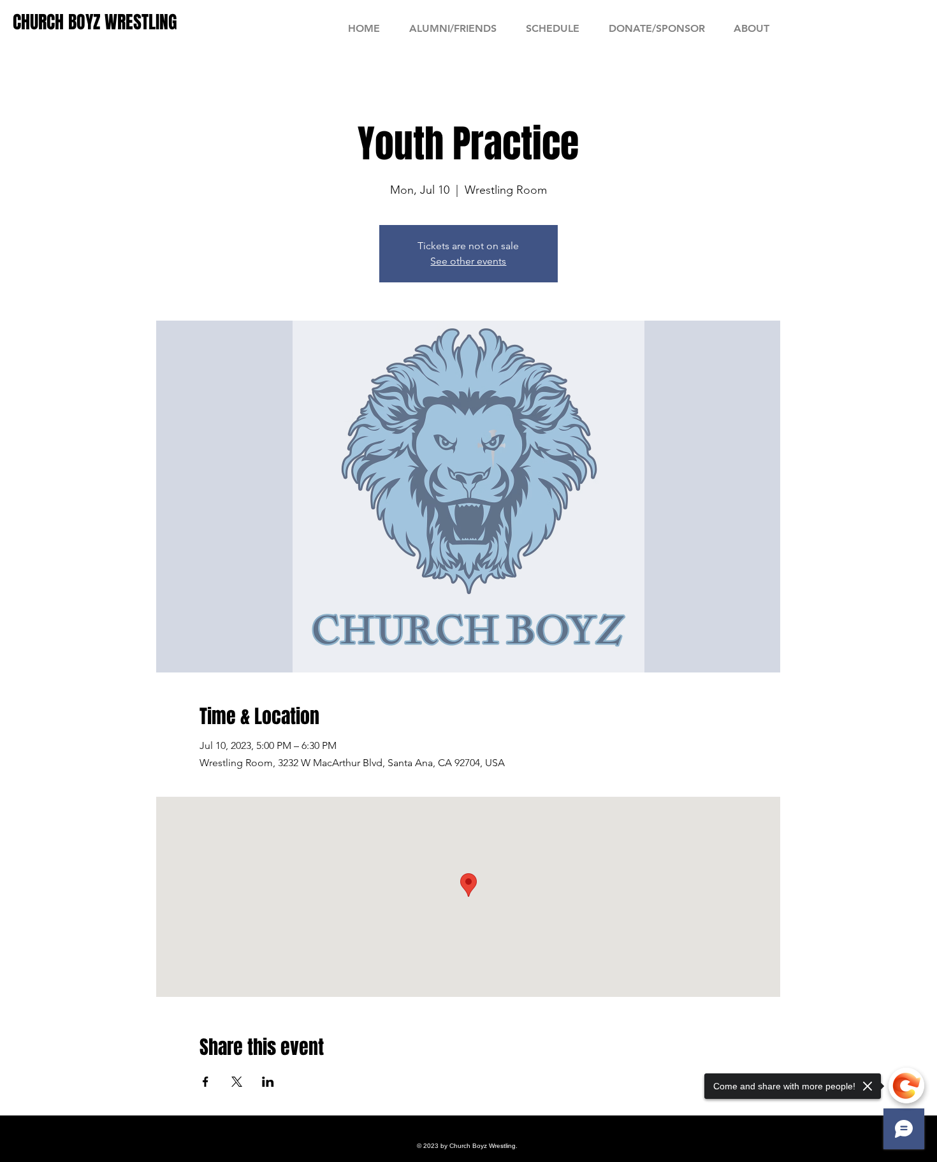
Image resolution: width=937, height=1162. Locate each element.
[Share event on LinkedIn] (268, 1082)
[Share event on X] (237, 1082)
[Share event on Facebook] (206, 1082)
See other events (468, 261)
